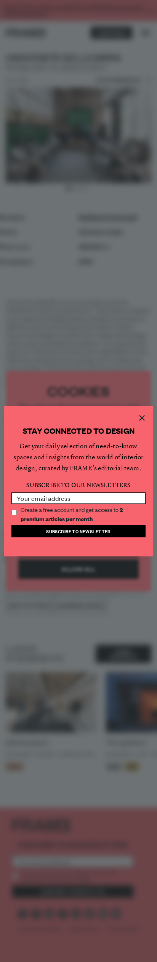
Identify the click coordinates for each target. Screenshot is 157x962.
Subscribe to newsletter (78, 531)
